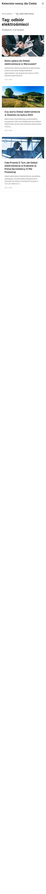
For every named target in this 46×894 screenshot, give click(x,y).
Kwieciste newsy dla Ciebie (19, 3)
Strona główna (7, 14)
